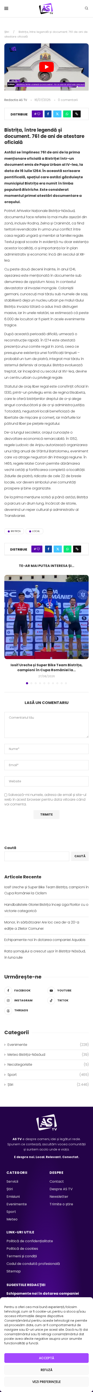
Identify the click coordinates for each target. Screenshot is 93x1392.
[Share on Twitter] (57, 113)
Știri (6, 32)
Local (36, 531)
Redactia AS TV (15, 100)
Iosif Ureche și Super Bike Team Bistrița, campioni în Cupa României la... (47, 667)
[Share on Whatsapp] (67, 113)
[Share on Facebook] (48, 113)
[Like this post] (38, 113)
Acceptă (46, 1358)
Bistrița (16, 531)
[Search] (86, 9)
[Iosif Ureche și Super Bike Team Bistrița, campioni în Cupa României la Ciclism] (46, 617)
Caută (10, 847)
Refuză (46, 1370)
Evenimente (48, 1044)
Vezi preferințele (46, 1381)
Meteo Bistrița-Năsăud (48, 1054)
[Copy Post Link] (77, 113)
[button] (8, 629)
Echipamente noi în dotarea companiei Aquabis (44, 939)
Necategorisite (48, 1064)
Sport (48, 1074)
